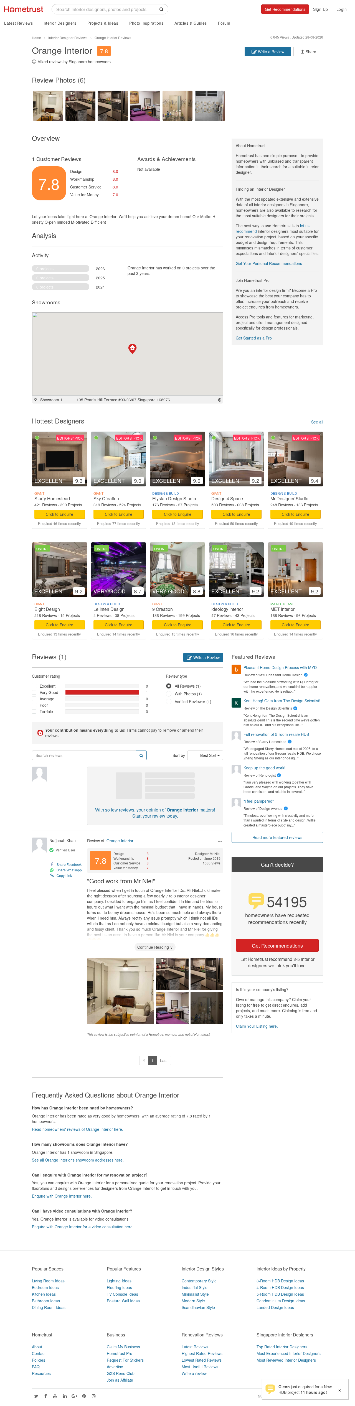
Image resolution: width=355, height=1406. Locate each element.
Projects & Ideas (102, 23)
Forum (224, 23)
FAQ (36, 1366)
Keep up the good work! (264, 767)
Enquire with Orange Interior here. (62, 1196)
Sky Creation (106, 498)
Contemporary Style (199, 1280)
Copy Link (64, 875)
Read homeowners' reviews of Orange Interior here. (77, 1129)
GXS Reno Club (121, 1373)
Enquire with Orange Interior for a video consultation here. (83, 1226)
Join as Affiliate (120, 1380)
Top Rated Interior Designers (282, 1346)
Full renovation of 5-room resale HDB (276, 734)
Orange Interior (119, 840)
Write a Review (270, 51)
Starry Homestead (52, 498)
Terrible (46, 711)
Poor (44, 705)
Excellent (47, 686)
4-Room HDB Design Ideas (280, 1287)
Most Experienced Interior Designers (289, 1353)
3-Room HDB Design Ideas (280, 1280)
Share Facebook (69, 864)
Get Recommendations (285, 9)
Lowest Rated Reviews (202, 1360)
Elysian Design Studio (174, 498)
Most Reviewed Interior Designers (286, 1360)
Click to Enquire (59, 514)
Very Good (49, 692)
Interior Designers (59, 23)
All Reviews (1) (188, 686)
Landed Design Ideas (275, 1307)
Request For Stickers (125, 1360)
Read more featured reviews (277, 837)
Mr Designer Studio (289, 498)
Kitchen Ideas (44, 1294)
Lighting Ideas (119, 1280)
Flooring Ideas (119, 1287)
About (37, 1346)
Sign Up (320, 9)
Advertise (115, 1366)
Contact (38, 1353)
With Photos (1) (188, 693)
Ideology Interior (227, 609)
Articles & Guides (190, 23)
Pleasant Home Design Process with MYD (280, 667)
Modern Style (193, 1300)
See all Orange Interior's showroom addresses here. (78, 1160)
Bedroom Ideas (45, 1287)
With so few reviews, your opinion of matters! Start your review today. (155, 813)
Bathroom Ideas (46, 1300)
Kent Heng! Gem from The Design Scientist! (282, 700)
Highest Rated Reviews (202, 1353)
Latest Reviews (18, 23)
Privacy (316, 1396)
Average (47, 698)
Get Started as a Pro (254, 338)
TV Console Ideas (122, 1294)
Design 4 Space (227, 498)
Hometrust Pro (119, 1353)
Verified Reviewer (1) (193, 701)
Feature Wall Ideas (123, 1300)
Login (341, 9)
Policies (38, 1360)
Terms (300, 1396)
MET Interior (282, 609)
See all (317, 422)
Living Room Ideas (48, 1280)
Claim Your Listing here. (257, 1026)
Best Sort (208, 755)
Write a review (194, 1373)
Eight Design (47, 609)
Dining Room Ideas (48, 1307)
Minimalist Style (195, 1294)
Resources (41, 1373)
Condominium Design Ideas (281, 1300)
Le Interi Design (109, 609)
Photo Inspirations (146, 23)
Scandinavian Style (198, 1307)
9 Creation (162, 609)
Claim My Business (123, 1346)
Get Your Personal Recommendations (269, 263)
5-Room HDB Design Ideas (280, 1294)
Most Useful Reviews (200, 1366)
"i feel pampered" (259, 801)
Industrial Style (194, 1287)
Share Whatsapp (69, 869)
